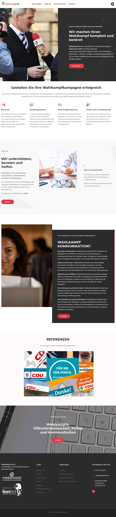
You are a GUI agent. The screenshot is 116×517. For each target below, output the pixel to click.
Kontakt (71, 4)
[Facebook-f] (93, 491)
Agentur (47, 4)
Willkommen (37, 4)
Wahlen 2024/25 (60, 4)
